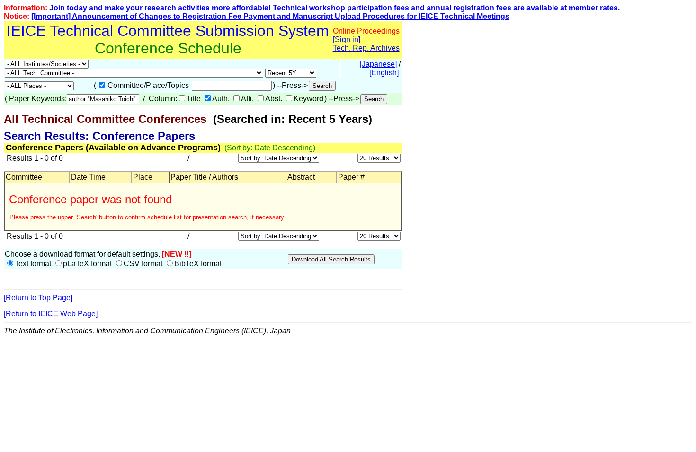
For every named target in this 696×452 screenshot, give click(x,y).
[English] (384, 73)
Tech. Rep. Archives (366, 48)
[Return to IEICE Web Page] (51, 314)
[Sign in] (346, 39)
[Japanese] (378, 64)
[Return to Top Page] (38, 298)
